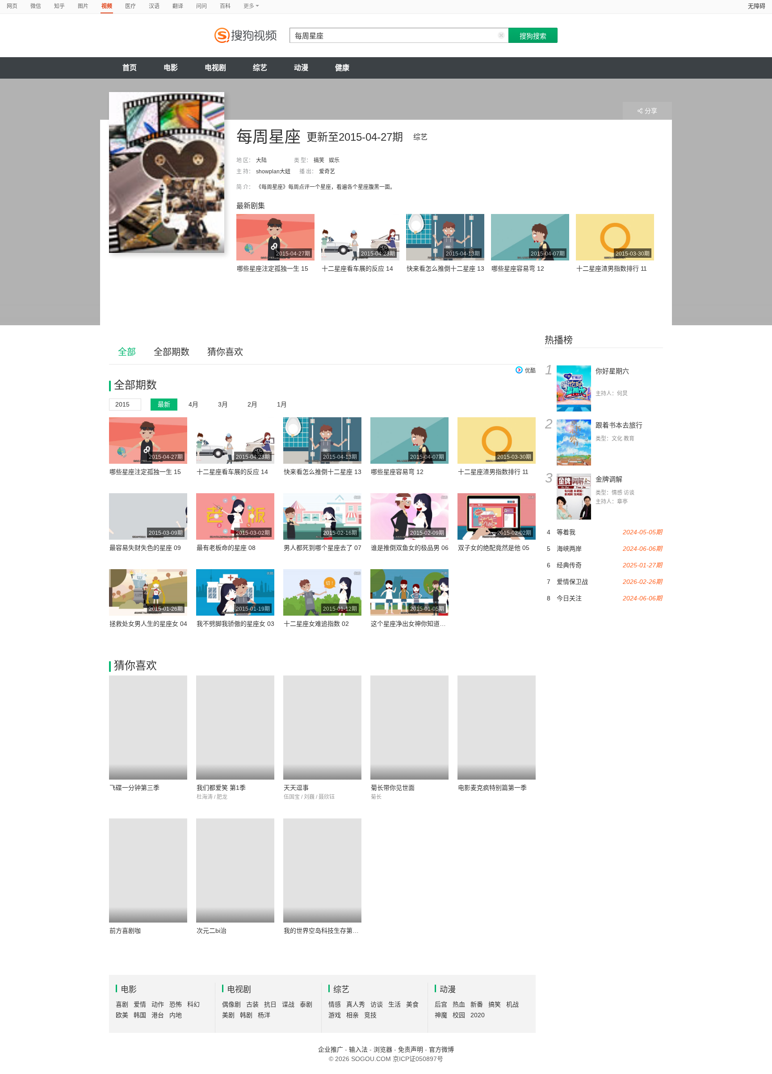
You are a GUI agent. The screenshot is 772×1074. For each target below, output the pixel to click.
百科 (225, 6)
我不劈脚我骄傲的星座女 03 (235, 623)
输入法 (358, 1049)
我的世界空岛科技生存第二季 (324, 930)
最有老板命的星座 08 (226, 547)
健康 (342, 67)
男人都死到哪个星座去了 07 (322, 547)
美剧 (228, 1015)
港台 (157, 1015)
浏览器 (382, 1049)
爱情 (140, 1004)
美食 (412, 1004)
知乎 (59, 6)
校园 (459, 1015)
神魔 (441, 1015)
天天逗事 (296, 787)
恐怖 (175, 1004)
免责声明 (410, 1049)
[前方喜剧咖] (148, 870)
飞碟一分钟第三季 (134, 787)
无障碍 (756, 6)
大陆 (261, 160)
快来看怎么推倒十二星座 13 (445, 268)
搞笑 (319, 160)
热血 (459, 1004)
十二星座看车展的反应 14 (357, 268)
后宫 (441, 1004)
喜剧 (122, 1004)
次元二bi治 (212, 930)
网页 (12, 6)
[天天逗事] (322, 727)
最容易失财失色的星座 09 (145, 547)
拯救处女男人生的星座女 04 (148, 623)
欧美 (122, 1015)
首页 (129, 67)
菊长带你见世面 (393, 787)
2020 (477, 1015)
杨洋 (264, 1015)
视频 (106, 6)
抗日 (270, 1004)
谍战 (288, 1004)
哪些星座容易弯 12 (517, 268)
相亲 (352, 1015)
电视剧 (215, 67)
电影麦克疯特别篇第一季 (492, 787)
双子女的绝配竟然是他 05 (493, 547)
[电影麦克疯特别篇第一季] (496, 727)
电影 (171, 67)
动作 (157, 1004)
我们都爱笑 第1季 (221, 787)
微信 (35, 6)
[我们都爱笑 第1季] (235, 727)
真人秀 (355, 1004)
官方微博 (441, 1049)
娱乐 (334, 160)
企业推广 (330, 1049)
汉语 (154, 6)
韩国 (140, 1015)
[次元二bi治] (235, 870)
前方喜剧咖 (125, 930)
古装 (252, 1004)
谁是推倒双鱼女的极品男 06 (410, 547)
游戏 (334, 1015)
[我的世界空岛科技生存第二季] (322, 870)
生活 (394, 1004)
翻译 (177, 6)
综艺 (260, 67)
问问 (201, 6)
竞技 (370, 1015)
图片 (83, 6)
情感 (334, 1004)
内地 (175, 1015)
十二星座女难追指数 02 (316, 623)
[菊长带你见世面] (409, 727)
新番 (476, 1004)
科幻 (193, 1004)
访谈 (376, 1004)
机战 (512, 1004)
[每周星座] (166, 172)
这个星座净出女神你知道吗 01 (413, 623)
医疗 (130, 6)
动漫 (301, 67)
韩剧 (246, 1015)
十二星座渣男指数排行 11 (611, 268)
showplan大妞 (273, 171)
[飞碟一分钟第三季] (148, 727)
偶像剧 (231, 1004)
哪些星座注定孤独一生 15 (272, 268)
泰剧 (306, 1004)
